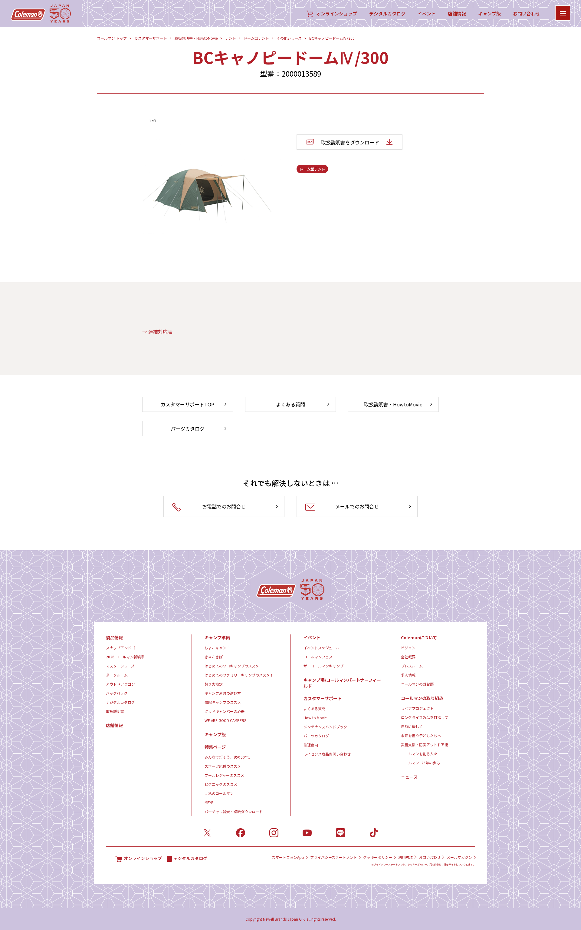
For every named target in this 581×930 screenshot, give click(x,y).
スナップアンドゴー (122, 647)
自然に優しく (412, 726)
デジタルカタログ (387, 14)
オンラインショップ (336, 14)
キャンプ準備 (217, 637)
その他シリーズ (289, 38)
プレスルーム (412, 665)
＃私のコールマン (219, 793)
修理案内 (311, 744)
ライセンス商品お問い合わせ (327, 753)
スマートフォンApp (288, 857)
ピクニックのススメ (221, 784)
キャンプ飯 (489, 14)
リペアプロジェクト (417, 708)
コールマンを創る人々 (419, 753)
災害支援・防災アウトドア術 (424, 744)
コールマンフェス (318, 656)
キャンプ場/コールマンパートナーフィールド (342, 683)
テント (230, 38)
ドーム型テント (256, 38)
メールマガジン (459, 857)
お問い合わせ (526, 14)
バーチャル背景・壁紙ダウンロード (234, 811)
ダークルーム (117, 674)
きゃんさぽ (214, 656)
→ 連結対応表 (157, 331)
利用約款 (405, 857)
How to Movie (315, 717)
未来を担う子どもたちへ (421, 735)
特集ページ (215, 747)
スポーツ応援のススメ (223, 766)
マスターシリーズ (120, 665)
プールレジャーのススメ (224, 775)
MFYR (209, 802)
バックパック (116, 693)
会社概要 (408, 656)
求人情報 (408, 674)
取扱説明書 (115, 711)
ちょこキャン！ (217, 647)
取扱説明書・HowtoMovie (196, 38)
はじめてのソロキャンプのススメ (232, 665)
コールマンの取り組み (422, 698)
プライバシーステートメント (333, 857)
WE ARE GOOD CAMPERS (225, 720)
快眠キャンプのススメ (223, 702)
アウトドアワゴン (120, 684)
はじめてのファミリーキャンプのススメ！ (239, 674)
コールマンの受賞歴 (417, 684)
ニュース (409, 777)
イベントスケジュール (322, 647)
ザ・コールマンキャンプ (323, 665)
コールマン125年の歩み (420, 762)
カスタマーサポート (150, 38)
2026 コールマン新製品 (125, 656)
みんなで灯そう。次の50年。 (228, 757)
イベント (427, 14)
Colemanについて (419, 637)
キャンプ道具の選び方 (223, 693)
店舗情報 (457, 14)
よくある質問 (314, 708)
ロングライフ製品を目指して (424, 717)
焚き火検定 (214, 684)
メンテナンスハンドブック (325, 726)
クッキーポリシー (377, 857)
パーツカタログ (316, 735)
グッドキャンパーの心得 (225, 711)
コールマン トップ (112, 38)
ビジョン (408, 647)
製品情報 (114, 637)
